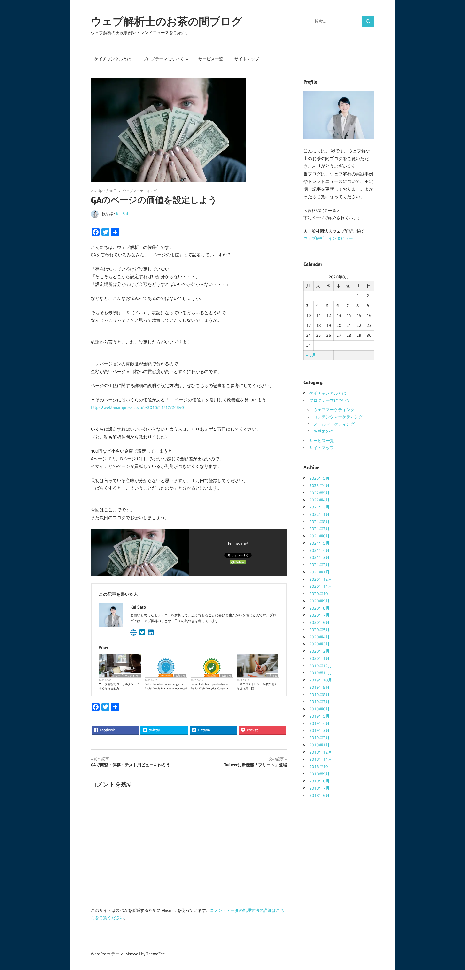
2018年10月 (320, 766)
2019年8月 (319, 694)
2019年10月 (320, 680)
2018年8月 (319, 781)
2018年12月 (320, 752)
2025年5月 (319, 478)
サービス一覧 (210, 59)
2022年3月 (319, 507)
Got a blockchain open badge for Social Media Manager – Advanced (166, 686)
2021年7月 (319, 528)
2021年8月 (319, 521)
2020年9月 (319, 601)
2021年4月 (319, 550)
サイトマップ (246, 59)
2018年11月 (320, 759)
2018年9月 (319, 774)
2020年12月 (320, 579)
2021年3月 (319, 557)
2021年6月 (319, 536)
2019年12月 (320, 666)
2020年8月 (319, 608)
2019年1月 (319, 745)
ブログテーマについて (163, 59)
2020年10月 (320, 593)
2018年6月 (319, 795)
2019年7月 (319, 701)
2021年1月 (319, 572)
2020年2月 (319, 651)
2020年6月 (319, 622)
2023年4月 (319, 485)
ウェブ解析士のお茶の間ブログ (166, 21)
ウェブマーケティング (140, 190)
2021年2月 (319, 565)
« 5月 (311, 355)
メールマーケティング (334, 424)
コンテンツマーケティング (338, 417)
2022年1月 (319, 514)
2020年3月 (319, 644)
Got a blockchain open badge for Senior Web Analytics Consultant (210, 686)
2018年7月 (319, 788)
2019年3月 (319, 730)
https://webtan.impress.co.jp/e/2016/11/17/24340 (137, 407)
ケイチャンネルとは (112, 59)
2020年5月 (319, 629)
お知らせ (180, 675)
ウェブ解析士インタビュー (328, 238)
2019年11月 (320, 673)
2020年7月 (319, 615)
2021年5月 (319, 543)
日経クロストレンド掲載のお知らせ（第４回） (257, 686)
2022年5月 (319, 493)
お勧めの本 (323, 431)
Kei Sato (123, 214)
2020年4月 (319, 637)
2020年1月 (319, 658)
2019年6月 (319, 709)
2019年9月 (319, 687)
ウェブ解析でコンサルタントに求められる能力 (119, 686)
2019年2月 (319, 738)
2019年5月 (319, 716)
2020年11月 (320, 586)
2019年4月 (319, 723)
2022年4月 (319, 500)
